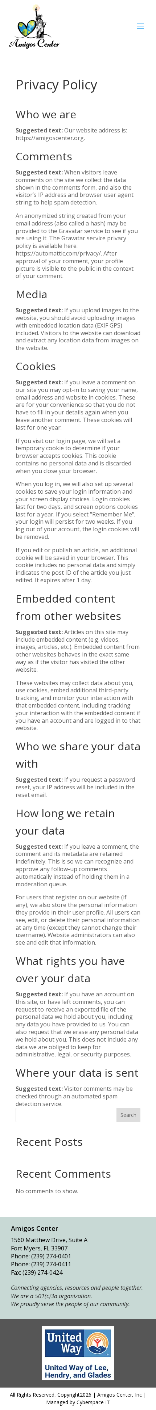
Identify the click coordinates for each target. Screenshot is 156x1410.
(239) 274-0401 (51, 1256)
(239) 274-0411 (51, 1264)
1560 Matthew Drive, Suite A (49, 1240)
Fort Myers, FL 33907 (39, 1248)
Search (128, 1114)
